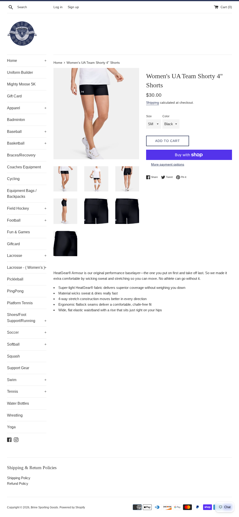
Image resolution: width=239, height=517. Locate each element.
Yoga (11, 427)
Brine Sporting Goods (44, 507)
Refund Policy (17, 483)
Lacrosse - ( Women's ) (26, 267)
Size (149, 116)
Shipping (152, 102)
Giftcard (13, 244)
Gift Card (14, 96)
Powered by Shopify (72, 507)
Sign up (73, 7)
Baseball (26, 132)
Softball (26, 344)
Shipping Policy (18, 478)
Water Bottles (18, 403)
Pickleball (15, 279)
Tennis (26, 391)
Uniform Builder (20, 72)
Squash (13, 356)
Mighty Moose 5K (21, 84)
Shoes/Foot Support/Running (26, 318)
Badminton (16, 120)
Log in (58, 7)
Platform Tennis (20, 303)
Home (26, 61)
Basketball (26, 143)
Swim (26, 380)
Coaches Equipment (24, 167)
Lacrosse (26, 256)
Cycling (13, 179)
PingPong (15, 291)
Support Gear (18, 368)
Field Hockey (26, 208)
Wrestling (15, 415)
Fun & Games (18, 232)
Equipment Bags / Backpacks (21, 194)
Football (26, 220)
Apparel (26, 108)
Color (165, 116)
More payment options (167, 164)
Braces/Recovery (21, 155)
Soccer (26, 332)
